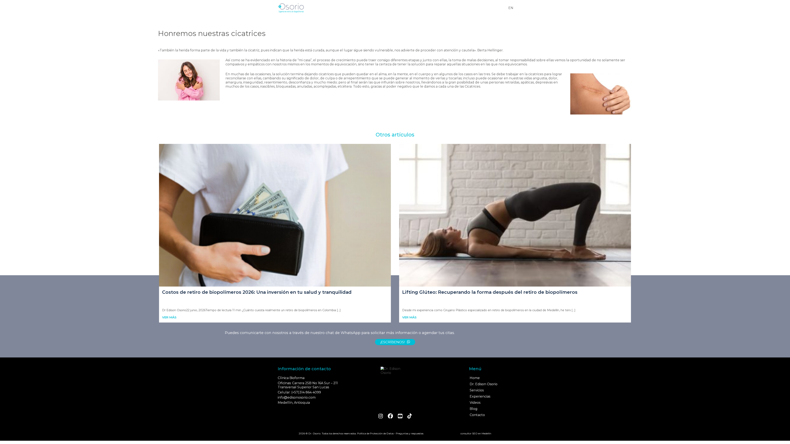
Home (475, 378)
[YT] (400, 416)
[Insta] (380, 416)
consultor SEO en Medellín (475, 433)
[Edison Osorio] (291, 8)
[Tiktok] (409, 416)
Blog (473, 409)
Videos (475, 403)
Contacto (477, 415)
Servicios (477, 390)
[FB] (390, 416)
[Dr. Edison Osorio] (395, 371)
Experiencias (480, 396)
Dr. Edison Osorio (483, 384)
